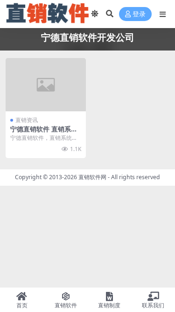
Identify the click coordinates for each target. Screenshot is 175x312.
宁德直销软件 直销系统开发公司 (43, 132)
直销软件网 (92, 177)
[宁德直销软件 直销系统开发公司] (46, 84)
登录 (139, 14)
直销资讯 (26, 120)
